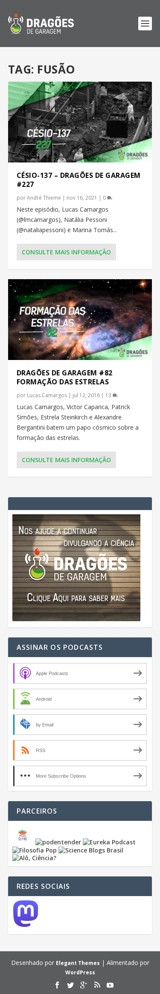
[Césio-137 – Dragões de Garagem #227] (80, 122)
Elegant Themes (78, 963)
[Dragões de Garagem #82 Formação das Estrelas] (80, 319)
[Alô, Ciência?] (34, 858)
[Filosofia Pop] (34, 850)
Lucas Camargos (47, 395)
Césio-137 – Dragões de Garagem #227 (79, 180)
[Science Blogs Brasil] (90, 850)
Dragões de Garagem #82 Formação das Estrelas (65, 377)
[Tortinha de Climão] (23, 842)
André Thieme (44, 197)
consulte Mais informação (66, 252)
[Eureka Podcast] (109, 842)
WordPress (80, 972)
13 (109, 395)
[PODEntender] (58, 842)
